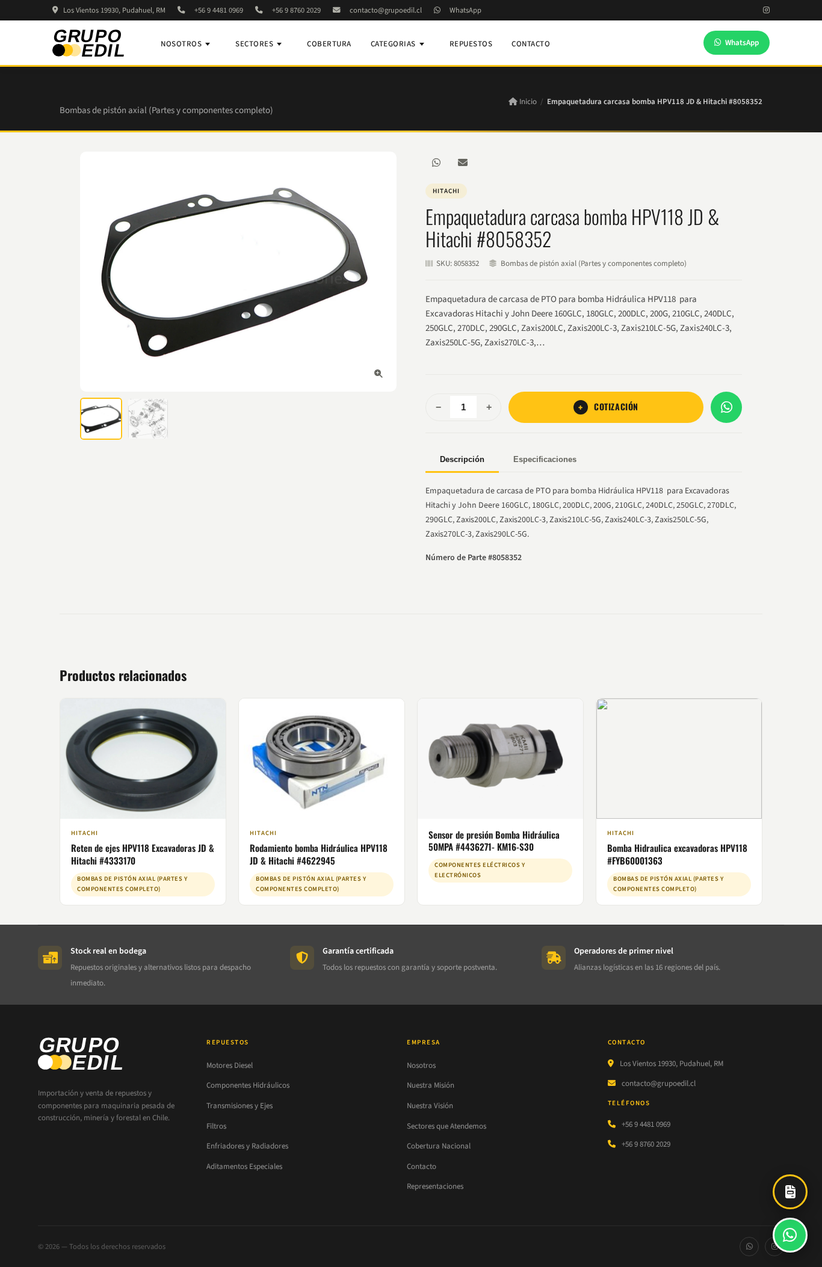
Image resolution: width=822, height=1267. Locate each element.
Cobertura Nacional (439, 1146)
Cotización (616, 406)
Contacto (530, 44)
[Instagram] (766, 10)
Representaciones (435, 1186)
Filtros (216, 1126)
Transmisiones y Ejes (239, 1105)
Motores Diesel (229, 1065)
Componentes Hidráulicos (247, 1085)
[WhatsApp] (436, 162)
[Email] (463, 162)
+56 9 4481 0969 (218, 10)
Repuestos (471, 44)
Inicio (527, 101)
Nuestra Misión (430, 1085)
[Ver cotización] (790, 1191)
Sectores (254, 44)
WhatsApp (465, 10)
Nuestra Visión (430, 1105)
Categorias (393, 44)
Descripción (462, 459)
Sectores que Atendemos (446, 1126)
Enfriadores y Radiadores (247, 1146)
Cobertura (329, 44)
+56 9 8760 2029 (296, 10)
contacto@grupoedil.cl (386, 10)
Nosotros (181, 44)
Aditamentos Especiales (244, 1166)
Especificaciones (544, 459)
